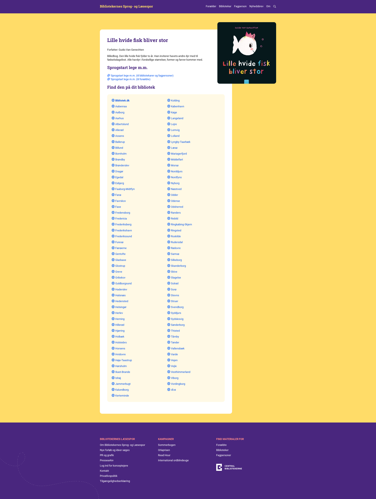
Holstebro (121, 342)
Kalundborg (122, 389)
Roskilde (176, 236)
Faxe (118, 206)
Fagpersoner (223, 455)
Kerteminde (122, 395)
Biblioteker (222, 450)
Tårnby (175, 336)
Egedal (119, 177)
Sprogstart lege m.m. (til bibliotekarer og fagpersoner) (142, 75)
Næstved (176, 189)
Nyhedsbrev (256, 6)
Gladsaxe (120, 259)
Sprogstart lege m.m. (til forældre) (130, 79)
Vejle (174, 366)
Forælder (211, 6)
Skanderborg (178, 265)
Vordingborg (178, 383)
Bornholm (121, 153)
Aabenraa (121, 106)
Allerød (119, 130)
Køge (174, 112)
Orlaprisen (164, 450)
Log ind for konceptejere (114, 465)
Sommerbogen (167, 444)
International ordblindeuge (173, 460)
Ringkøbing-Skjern (181, 224)
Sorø (173, 289)
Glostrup (120, 265)
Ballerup (120, 141)
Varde (174, 354)
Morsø (174, 165)
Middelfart (177, 159)
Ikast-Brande (122, 371)
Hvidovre (120, 354)
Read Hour (164, 455)
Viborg (174, 377)
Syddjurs (176, 312)
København (177, 106)
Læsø (174, 147)
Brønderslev (122, 165)
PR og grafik (107, 455)
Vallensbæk (177, 348)
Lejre (174, 124)
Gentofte (120, 253)
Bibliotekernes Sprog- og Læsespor (126, 6)
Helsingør (120, 307)
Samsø (175, 253)
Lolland (175, 135)
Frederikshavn (123, 230)
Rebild (174, 218)
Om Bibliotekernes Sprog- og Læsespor (122, 444)
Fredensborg (122, 212)
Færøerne (121, 248)
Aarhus (119, 118)
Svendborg (177, 307)
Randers (176, 212)
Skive (174, 271)
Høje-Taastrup (123, 360)
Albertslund (122, 124)
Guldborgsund (123, 283)
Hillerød (119, 324)
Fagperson (240, 6)
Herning (120, 318)
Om (268, 6)
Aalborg (119, 112)
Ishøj (118, 377)
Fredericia (121, 218)
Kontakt (104, 470)
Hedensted (121, 301)
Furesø (119, 242)
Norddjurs (176, 171)
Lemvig (175, 130)
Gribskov (120, 277)
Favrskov (120, 200)
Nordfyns (176, 177)
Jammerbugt (123, 383)
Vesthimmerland (180, 371)
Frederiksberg (123, 224)
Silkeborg (176, 259)
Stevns (175, 295)
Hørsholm (121, 366)
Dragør (119, 171)
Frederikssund (123, 236)
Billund (119, 147)
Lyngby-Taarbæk (180, 141)
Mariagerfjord (179, 153)
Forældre (221, 444)
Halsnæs (120, 295)
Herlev (119, 312)
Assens (119, 135)
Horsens (120, 348)
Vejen (174, 360)
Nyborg (175, 183)
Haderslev (121, 289)
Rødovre (176, 248)
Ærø (173, 389)
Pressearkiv (107, 460)
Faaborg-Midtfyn (125, 189)
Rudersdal (177, 242)
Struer (174, 301)
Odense (175, 200)
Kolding (175, 100)
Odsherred (177, 206)
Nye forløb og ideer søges (115, 450)
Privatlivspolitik (108, 475)
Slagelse (176, 277)
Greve (118, 271)
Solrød (174, 283)
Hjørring (120, 330)
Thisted (175, 330)
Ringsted (176, 230)
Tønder (175, 342)
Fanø (118, 194)
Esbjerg (119, 183)
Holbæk (119, 336)
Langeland (177, 118)
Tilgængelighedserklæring (115, 481)
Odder (174, 194)
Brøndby (120, 159)
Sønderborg (178, 324)
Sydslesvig (177, 318)
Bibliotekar (225, 6)
